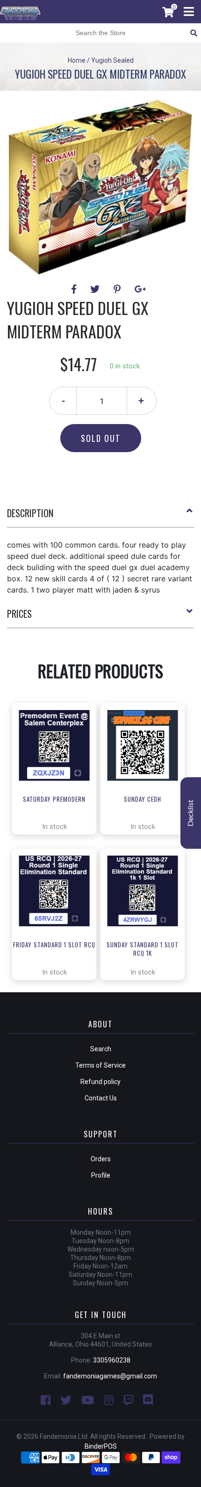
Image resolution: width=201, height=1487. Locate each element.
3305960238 (111, 1360)
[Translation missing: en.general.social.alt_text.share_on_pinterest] (118, 289)
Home (77, 60)
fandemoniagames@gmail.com (110, 1376)
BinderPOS (101, 1446)
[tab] (100, 516)
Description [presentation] (30, 513)
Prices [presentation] (19, 614)
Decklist (190, 812)
